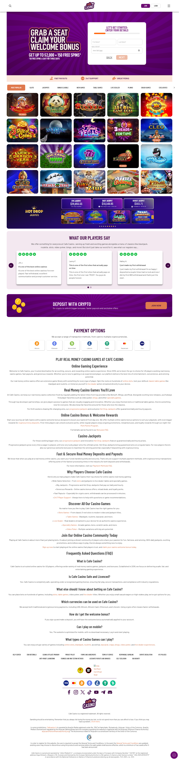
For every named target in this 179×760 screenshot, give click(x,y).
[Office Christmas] (123, 182)
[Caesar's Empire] (123, 156)
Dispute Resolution (146, 655)
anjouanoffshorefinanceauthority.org (55, 731)
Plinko (130, 87)
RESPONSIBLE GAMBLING (126, 655)
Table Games (97, 87)
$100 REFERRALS (32, 655)
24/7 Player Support (62, 497)
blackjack (79, 644)
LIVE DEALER (115, 87)
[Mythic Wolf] (56, 130)
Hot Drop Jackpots (108, 409)
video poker (126, 644)
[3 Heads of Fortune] (123, 130)
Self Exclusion (121, 659)
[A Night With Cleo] (156, 130)
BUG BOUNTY (136, 659)
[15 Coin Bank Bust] (123, 105)
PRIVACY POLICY (70, 655)
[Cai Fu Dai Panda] (56, 105)
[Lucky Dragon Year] (22, 156)
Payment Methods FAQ (102, 466)
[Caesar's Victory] (22, 105)
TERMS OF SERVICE (107, 655)
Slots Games (64, 512)
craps (111, 644)
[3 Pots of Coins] (22, 130)
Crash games (146, 87)
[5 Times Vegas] (89, 130)
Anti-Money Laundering (47, 659)
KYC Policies (162, 655)
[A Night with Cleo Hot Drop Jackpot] (22, 182)
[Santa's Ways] (56, 182)
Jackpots (45, 87)
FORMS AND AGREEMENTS (88, 655)
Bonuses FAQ (102, 430)
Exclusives (163, 87)
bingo (95, 397)
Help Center (17, 655)
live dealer (92, 384)
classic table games (156, 381)
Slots (32, 87)
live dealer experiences (145, 644)
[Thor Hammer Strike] (156, 182)
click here (95, 721)
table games (63, 594)
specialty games (114, 397)
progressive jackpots (78, 409)
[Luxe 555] (89, 105)
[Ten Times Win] (156, 105)
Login (156, 6)
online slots (128, 381)
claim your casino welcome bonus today (119, 547)
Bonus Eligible (62, 87)
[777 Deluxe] (89, 156)
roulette (87, 644)
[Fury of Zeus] (89, 182)
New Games (81, 87)
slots (79, 481)
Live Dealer (58, 521)
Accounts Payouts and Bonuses (100, 659)
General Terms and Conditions (128, 743)
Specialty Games (70, 525)
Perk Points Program (89, 425)
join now (156, 305)
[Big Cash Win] (56, 156)
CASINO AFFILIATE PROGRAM (51, 655)
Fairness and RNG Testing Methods (72, 659)
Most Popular (16, 87)
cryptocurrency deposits (29, 423)
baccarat (104, 644)
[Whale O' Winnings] (156, 156)
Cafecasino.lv (52, 727)
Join (145, 6)
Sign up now (47, 547)
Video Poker (72, 529)
